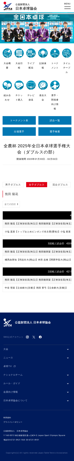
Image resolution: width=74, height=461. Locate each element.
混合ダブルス (60, 184)
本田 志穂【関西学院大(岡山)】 (55, 259)
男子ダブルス (13, 184)
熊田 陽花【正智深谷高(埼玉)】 (22, 223)
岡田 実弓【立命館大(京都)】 (52, 287)
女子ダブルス (36, 184)
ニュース (8, 357)
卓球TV (7, 366)
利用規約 (7, 418)
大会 (5, 349)
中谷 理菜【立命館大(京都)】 (20, 287)
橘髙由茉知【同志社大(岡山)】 (21, 259)
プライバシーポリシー (12, 422)
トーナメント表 (19, 120)
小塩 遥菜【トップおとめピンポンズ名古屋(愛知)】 (32, 231)
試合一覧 (55, 120)
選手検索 (55, 131)
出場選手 (19, 131)
